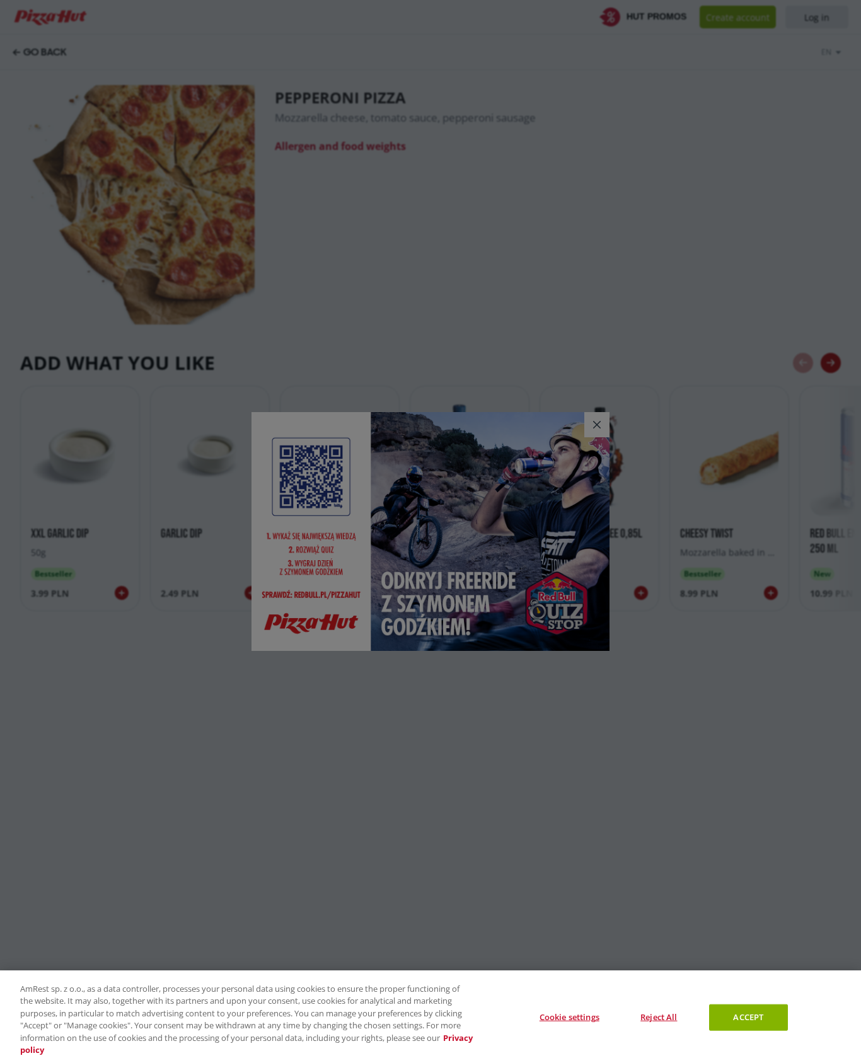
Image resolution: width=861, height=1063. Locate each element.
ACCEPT (748, 1017)
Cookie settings (569, 1017)
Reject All (658, 1017)
